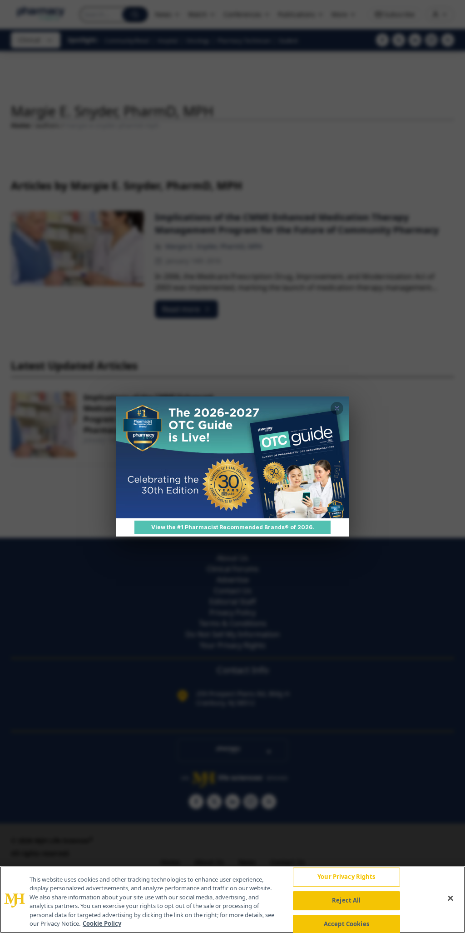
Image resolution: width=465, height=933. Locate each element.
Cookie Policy (102, 923)
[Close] (450, 898)
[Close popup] (337, 408)
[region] (232, 899)
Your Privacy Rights (346, 877)
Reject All (346, 900)
